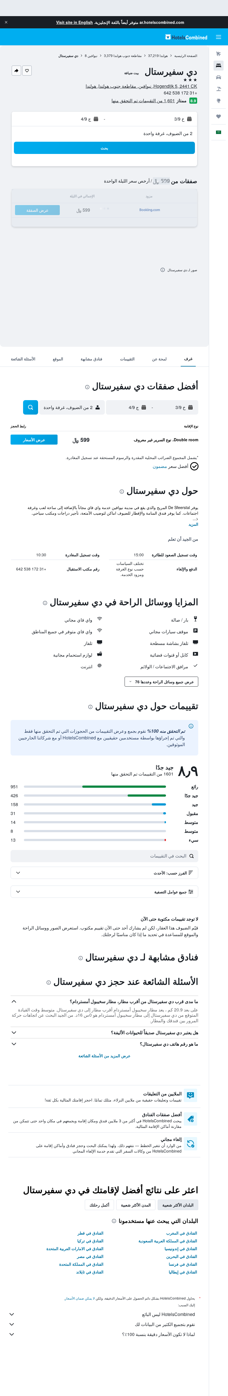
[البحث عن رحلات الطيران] (218, 53)
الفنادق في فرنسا (183, 1264)
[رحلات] (218, 116)
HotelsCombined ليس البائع (168, 1314)
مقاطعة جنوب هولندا (127, 55)
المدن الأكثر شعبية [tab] (136, 1205)
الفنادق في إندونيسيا (181, 1248)
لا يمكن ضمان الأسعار (80, 1298)
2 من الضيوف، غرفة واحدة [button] (167, 133)
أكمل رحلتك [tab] (99, 1205)
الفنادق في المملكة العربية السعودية (167, 1240)
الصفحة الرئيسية (185, 55)
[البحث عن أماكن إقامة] (218, 65)
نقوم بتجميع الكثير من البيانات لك (165, 1324)
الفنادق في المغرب (181, 1233)
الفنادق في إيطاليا (183, 1272)
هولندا (164, 55)
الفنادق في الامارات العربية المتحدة (74, 1248)
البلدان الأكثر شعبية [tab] (178, 1205)
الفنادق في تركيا (90, 1240)
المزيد (193, 524)
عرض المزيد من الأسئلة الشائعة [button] (104, 1055)
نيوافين (92, 55)
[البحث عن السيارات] (218, 77)
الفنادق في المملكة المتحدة (81, 1264)
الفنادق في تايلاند (89, 1272)
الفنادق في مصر (90, 1256)
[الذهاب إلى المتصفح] (218, 100)
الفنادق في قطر (90, 1233)
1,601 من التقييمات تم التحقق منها (143, 100)
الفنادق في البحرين (181, 1256)
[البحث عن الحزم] (218, 88)
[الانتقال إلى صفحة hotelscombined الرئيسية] (186, 36)
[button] (6, 22)
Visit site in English (74, 22)
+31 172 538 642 (180, 92)
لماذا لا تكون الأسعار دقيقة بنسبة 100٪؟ (158, 1334)
